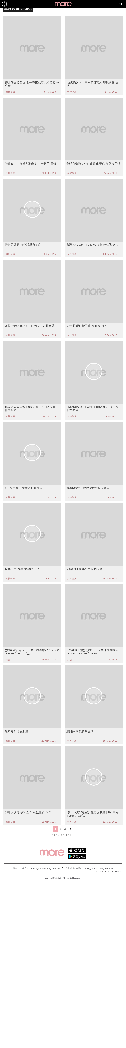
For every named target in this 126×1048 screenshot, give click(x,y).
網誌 (8, 659)
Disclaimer (100, 871)
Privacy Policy (114, 871)
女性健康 (10, 92)
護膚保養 (72, 173)
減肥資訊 (10, 254)
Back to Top (61, 835)
